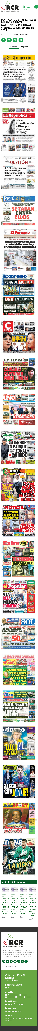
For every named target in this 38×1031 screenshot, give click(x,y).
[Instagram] (11, 961)
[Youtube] (14, 961)
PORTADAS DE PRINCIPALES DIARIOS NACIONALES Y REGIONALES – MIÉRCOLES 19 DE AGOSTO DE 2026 (33, 905)
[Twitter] (7, 961)
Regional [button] (24, 46)
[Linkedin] (22, 961)
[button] (3, 40)
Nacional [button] (13, 46)
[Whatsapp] (18, 961)
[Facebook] (3, 961)
